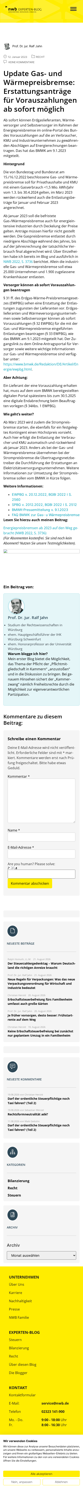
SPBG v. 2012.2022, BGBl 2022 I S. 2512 (44, 505)
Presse (14, 1309)
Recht (13, 1356)
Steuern (15, 1339)
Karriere (15, 1292)
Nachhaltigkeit (20, 1301)
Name (14, 830)
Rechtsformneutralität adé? (28, 1114)
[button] (70, 9)
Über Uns (16, 1284)
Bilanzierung (19, 1348)
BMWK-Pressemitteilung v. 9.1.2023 (40, 510)
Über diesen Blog (22, 1364)
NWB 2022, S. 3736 (18, 261)
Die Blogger (18, 1372)
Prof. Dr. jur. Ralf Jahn (28, 617)
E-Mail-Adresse (21, 847)
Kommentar (19, 776)
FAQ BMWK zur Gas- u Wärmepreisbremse (46, 515)
